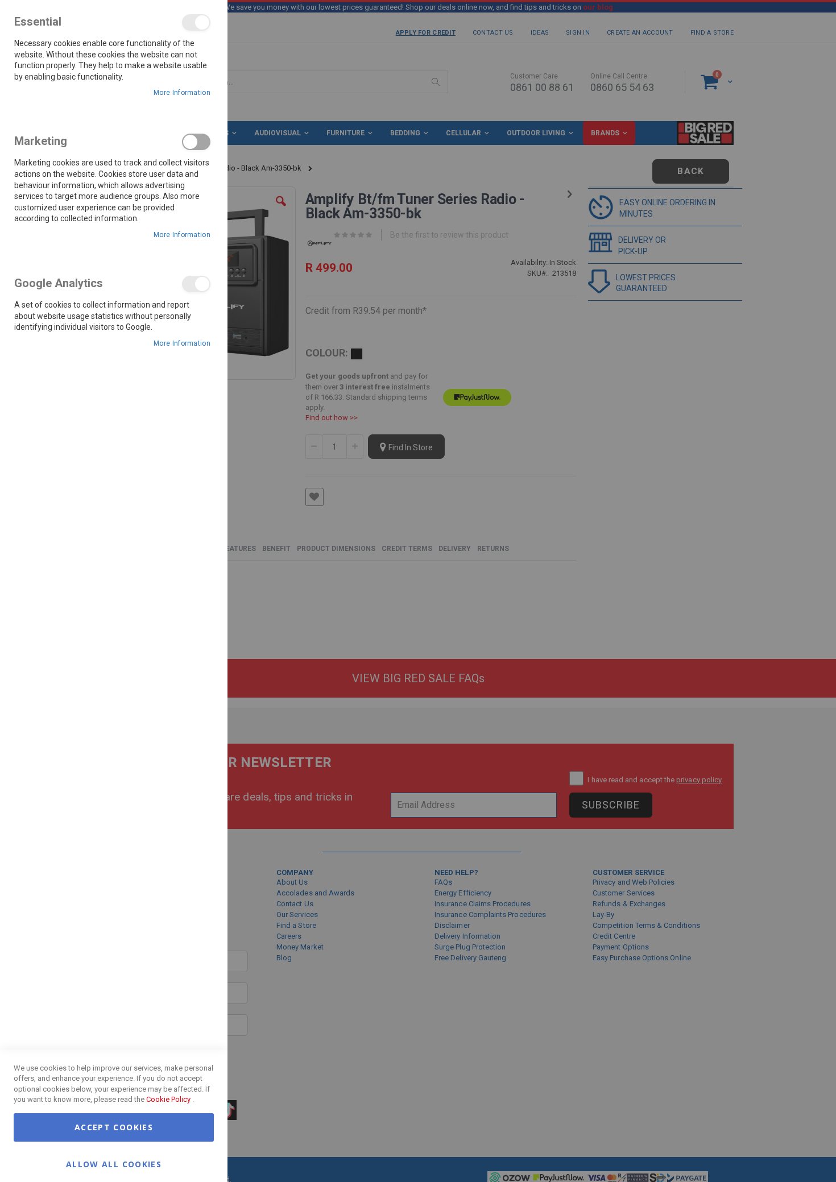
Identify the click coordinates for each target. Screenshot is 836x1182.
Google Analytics (196, 284)
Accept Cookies (114, 1127)
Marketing (196, 142)
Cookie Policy (168, 1099)
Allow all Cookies (114, 1163)
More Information (182, 93)
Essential (196, 22)
